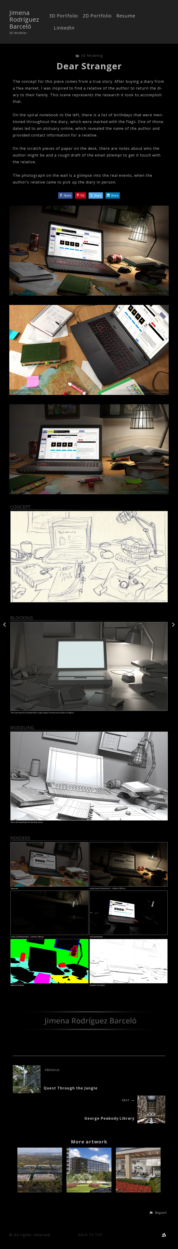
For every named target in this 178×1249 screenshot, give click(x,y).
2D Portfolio (97, 16)
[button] (158, 1213)
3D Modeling (92, 55)
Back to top (90, 1234)
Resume (125, 16)
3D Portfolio (63, 16)
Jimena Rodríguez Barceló (24, 19)
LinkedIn (64, 28)
